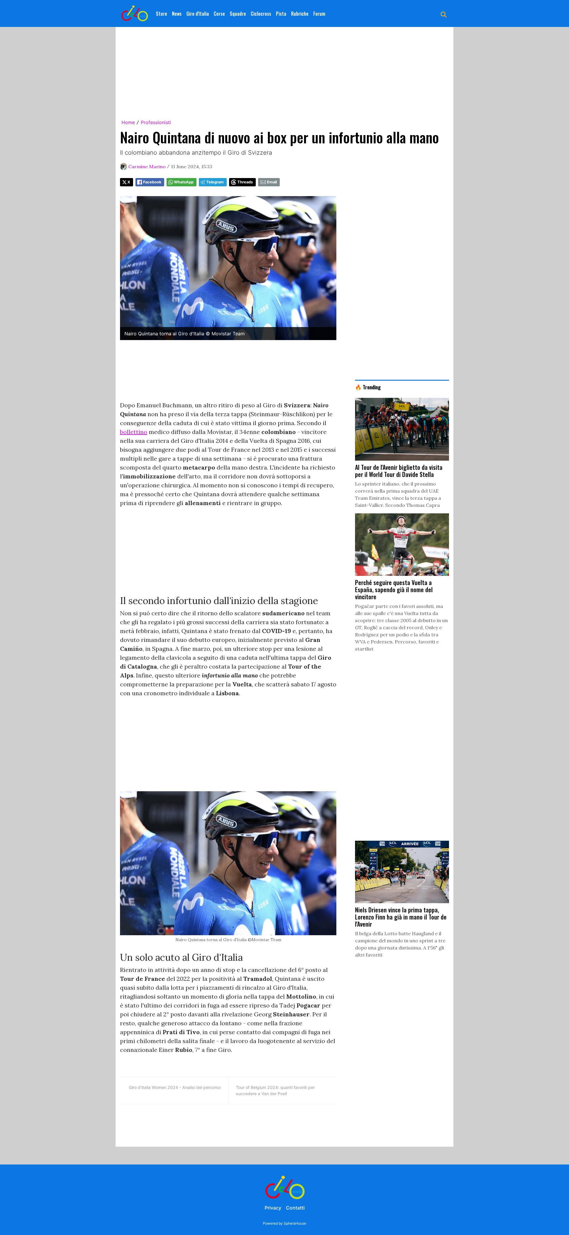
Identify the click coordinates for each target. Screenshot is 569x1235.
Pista (281, 13)
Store (161, 13)
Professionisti (156, 122)
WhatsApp (184, 182)
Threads (245, 182)
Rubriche (300, 13)
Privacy (273, 1208)
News (177, 13)
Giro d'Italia (197, 13)
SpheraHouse (295, 1223)
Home (128, 122)
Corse (219, 13)
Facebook (152, 182)
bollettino (133, 431)
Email (272, 182)
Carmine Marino (147, 166)
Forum (319, 13)
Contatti (295, 1208)
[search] (443, 13)
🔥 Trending (368, 387)
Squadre (238, 13)
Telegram (215, 182)
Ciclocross (261, 13)
